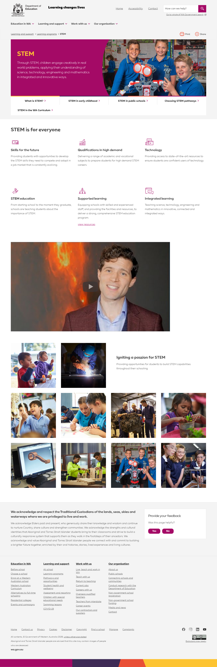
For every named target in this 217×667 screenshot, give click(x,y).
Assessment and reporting (57, 593)
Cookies (53, 629)
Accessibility (135, 8)
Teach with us (83, 577)
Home (119, 8)
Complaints (128, 629)
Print (187, 34)
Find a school (98, 629)
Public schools (115, 574)
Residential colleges (21, 600)
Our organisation (104, 24)
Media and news (117, 608)
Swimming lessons (52, 605)
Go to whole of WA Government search (185, 15)
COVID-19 (48, 609)
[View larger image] (33, 365)
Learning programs (53, 574)
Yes (154, 531)
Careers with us (84, 590)
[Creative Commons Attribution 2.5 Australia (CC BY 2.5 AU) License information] (199, 637)
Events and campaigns (23, 605)
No (168, 531)
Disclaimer (66, 629)
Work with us (79, 24)
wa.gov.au (17, 649)
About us (113, 569)
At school (48, 569)
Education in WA (21, 24)
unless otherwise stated (75, 637)
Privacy (41, 629)
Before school (18, 569)
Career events (83, 606)
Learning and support (51, 24)
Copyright (81, 629)
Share (203, 34)
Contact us (27, 629)
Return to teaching (86, 581)
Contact (153, 8)
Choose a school (19, 574)
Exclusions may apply (196, 641)
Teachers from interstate (88, 602)
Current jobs (82, 585)
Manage (113, 629)
